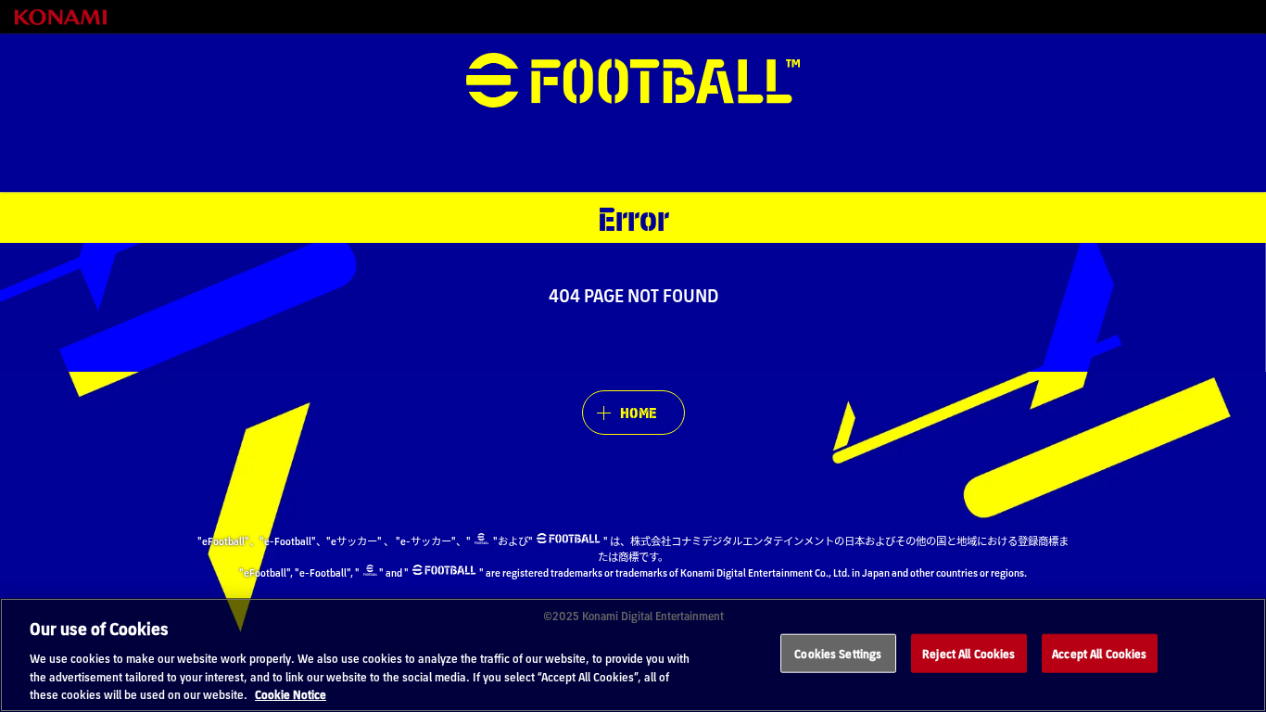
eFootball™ (633, 80)
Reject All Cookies (968, 653)
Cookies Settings (837, 653)
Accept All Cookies (1099, 653)
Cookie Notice (290, 693)
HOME (638, 412)
